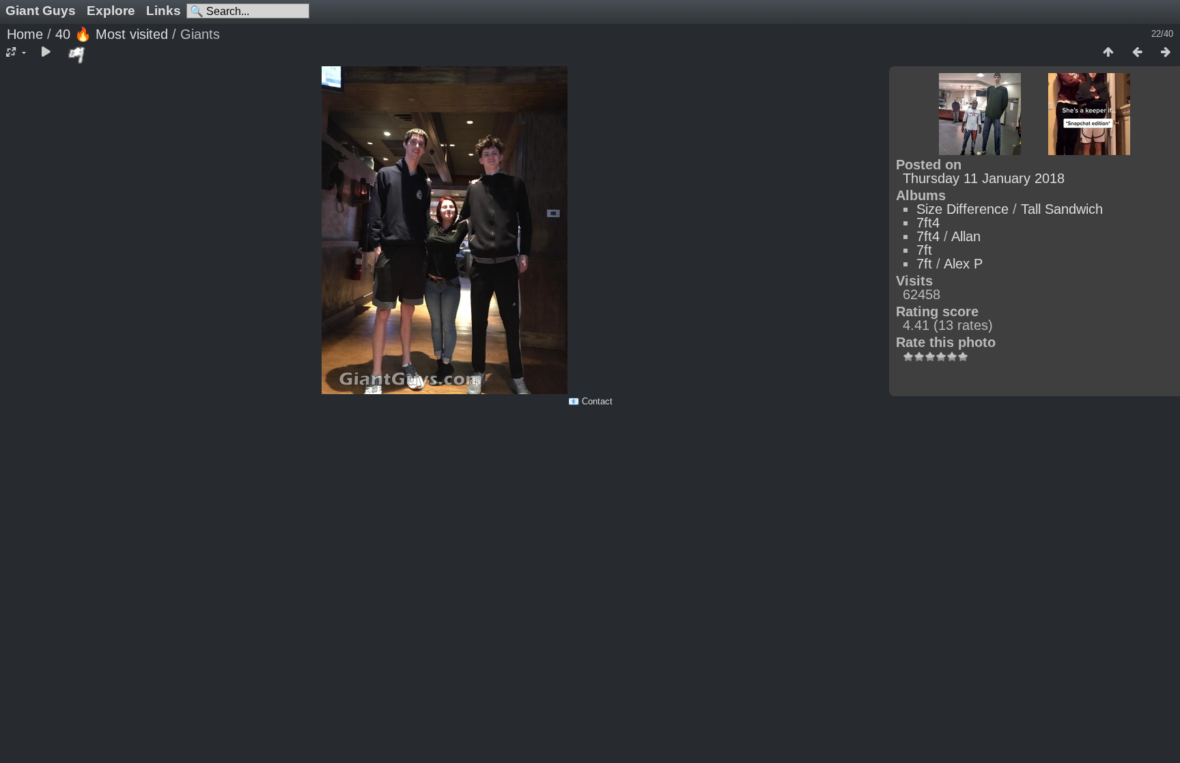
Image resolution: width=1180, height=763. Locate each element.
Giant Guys (40, 10)
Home (25, 34)
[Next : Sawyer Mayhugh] (1165, 52)
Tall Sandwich (1062, 209)
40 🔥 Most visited (111, 34)
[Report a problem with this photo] (77, 55)
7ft (924, 250)
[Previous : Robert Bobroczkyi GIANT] (1137, 52)
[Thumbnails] (1108, 52)
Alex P (963, 263)
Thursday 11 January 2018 (984, 178)
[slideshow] (45, 52)
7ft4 (928, 222)
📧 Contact (590, 401)
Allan (966, 236)
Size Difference (962, 209)
